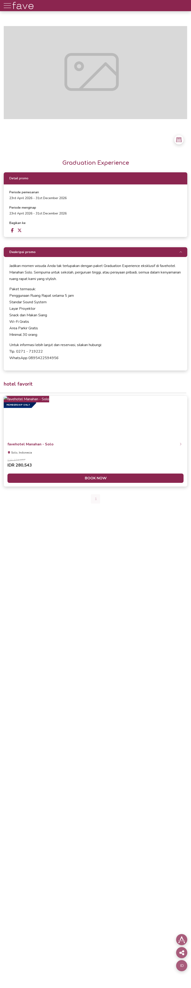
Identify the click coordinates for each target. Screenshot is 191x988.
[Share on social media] (181, 939)
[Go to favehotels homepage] (23, 10)
